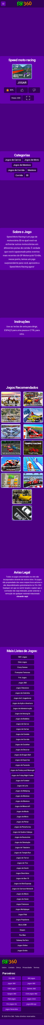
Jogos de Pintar (22, 822)
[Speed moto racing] (22, 78)
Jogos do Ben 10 (22, 878)
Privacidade (27, 967)
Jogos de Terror (22, 858)
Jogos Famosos (22, 904)
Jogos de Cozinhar (22, 744)
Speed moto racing (22, 60)
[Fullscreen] (28, 98)
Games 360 (31, 988)
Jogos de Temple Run (22, 853)
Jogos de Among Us (22, 714)
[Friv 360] (24, 3)
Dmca (18, 967)
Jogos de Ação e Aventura (22, 703)
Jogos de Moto (31, 160)
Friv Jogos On (12, 1004)
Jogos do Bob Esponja (22, 884)
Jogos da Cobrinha (22, 693)
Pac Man (22, 935)
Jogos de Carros (13, 160)
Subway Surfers (22, 940)
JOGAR (21, 82)
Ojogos (22, 930)
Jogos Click (31, 999)
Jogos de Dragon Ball (22, 755)
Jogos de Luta (22, 786)
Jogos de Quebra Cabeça (22, 832)
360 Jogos (31, 978)
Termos (36, 967)
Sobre (4, 967)
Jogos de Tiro (22, 863)
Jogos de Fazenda (22, 765)
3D (27, 175)
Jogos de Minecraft (22, 806)
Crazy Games (22, 667)
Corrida (19, 175)
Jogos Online (22, 945)
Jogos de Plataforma (22, 827)
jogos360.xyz (31, 1004)
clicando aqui (22, 596)
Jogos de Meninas (22, 796)
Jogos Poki (22, 914)
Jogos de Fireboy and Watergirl (22, 770)
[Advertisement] (22, 32)
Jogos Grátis (22, 950)
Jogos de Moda (22, 811)
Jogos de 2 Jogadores (22, 698)
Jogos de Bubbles (22, 719)
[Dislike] (34, 90)
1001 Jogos (22, 657)
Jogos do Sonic (22, 899)
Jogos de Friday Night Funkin (22, 775)
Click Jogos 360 (31, 994)
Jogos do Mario (22, 894)
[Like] (22, 90)
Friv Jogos (22, 678)
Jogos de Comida (22, 734)
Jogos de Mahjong (22, 791)
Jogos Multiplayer (22, 909)
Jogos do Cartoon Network (22, 889)
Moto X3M (22, 925)
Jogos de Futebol (22, 781)
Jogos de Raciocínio (22, 837)
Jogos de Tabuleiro (22, 847)
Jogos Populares (22, 920)
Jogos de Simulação (22, 842)
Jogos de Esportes (22, 760)
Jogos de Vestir (22, 868)
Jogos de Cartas (22, 729)
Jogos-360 (31, 983)
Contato (11, 967)
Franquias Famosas (22, 672)
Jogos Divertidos (22, 873)
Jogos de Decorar (22, 750)
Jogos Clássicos (22, 688)
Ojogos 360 (11, 994)
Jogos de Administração (22, 708)
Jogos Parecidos (12, 1009)
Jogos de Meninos (22, 165)
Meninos (32, 170)
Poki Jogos (12, 999)
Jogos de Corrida (16, 170)
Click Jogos (22, 662)
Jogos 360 (22, 683)
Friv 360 (12, 978)
